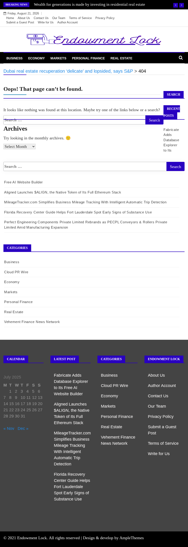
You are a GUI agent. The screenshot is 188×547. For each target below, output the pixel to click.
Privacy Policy (105, 18)
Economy (36, 58)
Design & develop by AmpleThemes (113, 538)
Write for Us (46, 22)
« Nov (8, 428)
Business (14, 58)
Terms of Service (80, 18)
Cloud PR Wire (16, 272)
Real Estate (121, 58)
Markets (58, 58)
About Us (24, 18)
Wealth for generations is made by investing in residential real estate (89, 4)
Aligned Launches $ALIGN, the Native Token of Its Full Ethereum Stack (62, 192)
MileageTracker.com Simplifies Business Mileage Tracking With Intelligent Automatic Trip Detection (85, 202)
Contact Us (41, 18)
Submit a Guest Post (20, 22)
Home (10, 18)
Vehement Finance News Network (32, 322)
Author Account (67, 22)
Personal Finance (88, 58)
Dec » (23, 428)
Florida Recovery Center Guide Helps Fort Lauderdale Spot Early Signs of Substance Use (78, 212)
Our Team (58, 18)
